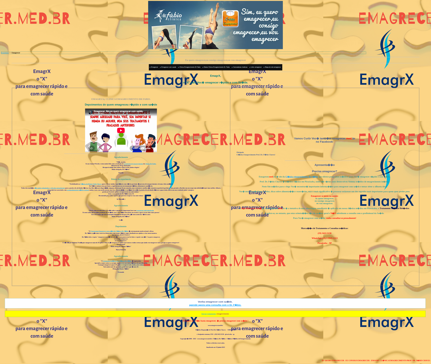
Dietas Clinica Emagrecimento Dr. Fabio (217, 67)
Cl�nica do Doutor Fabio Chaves (91, 184)
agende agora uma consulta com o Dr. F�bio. (215, 305)
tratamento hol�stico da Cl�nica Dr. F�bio (117, 261)
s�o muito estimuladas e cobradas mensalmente (49, 188)
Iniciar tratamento (208, 314)
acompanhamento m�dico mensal (78, 190)
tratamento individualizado (145, 210)
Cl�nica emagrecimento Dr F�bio (301, 176)
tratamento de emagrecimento (133, 164)
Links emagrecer (256, 67)
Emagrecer (5, 53)
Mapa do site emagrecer (273, 67)
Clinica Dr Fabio (150, 164)
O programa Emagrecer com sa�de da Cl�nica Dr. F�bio (109, 231)
